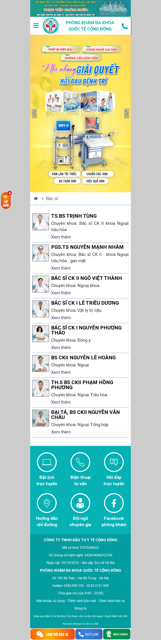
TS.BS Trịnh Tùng (74, 216)
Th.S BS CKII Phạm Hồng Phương (82, 385)
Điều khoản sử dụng (50, 601)
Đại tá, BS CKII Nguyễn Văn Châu (85, 415)
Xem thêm (61, 237)
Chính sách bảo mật (82, 601)
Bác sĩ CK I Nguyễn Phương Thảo (86, 330)
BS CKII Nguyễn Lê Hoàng (83, 357)
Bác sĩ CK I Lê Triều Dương (85, 303)
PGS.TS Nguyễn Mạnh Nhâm (87, 247)
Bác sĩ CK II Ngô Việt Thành (86, 278)
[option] (80, 113)
